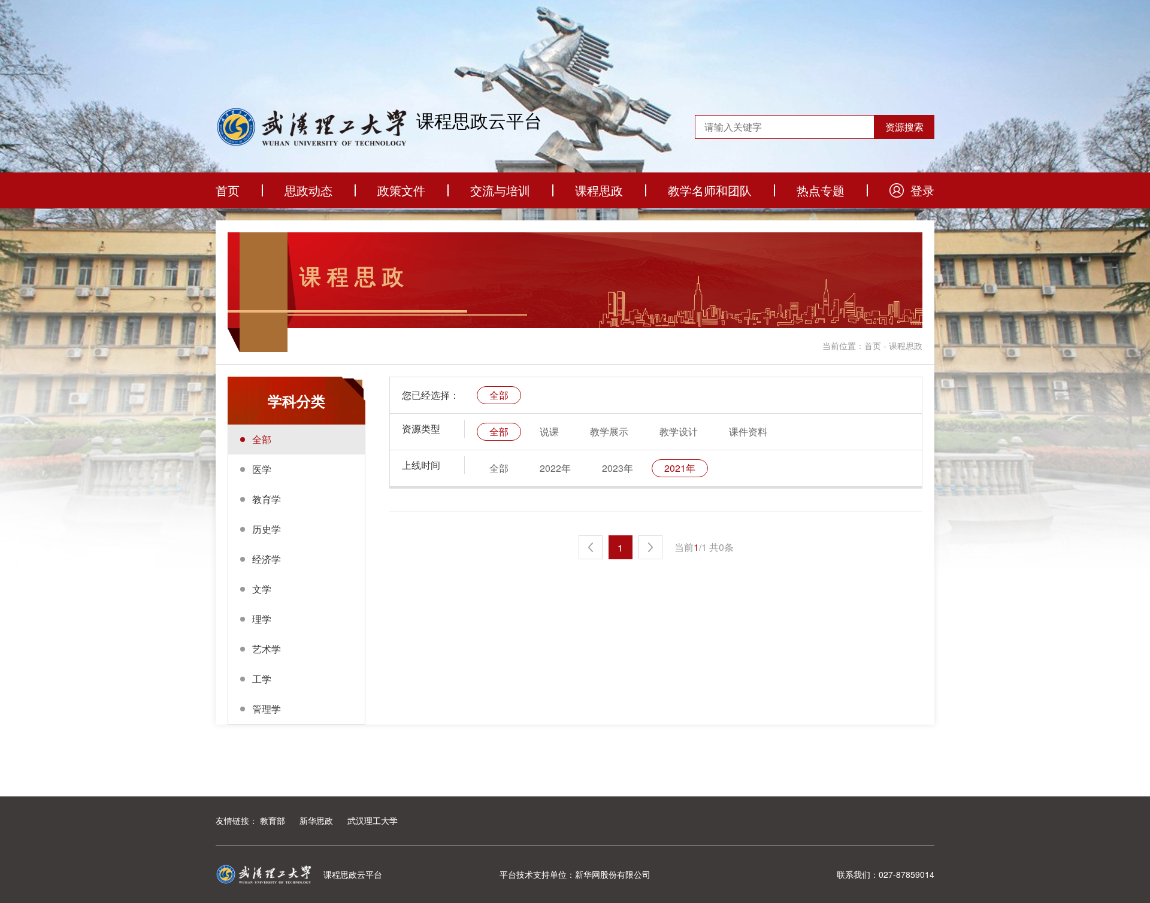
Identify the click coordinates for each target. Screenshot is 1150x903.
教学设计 (678, 431)
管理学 (266, 709)
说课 (549, 431)
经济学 (266, 559)
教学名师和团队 (710, 190)
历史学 (266, 529)
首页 (228, 190)
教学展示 (609, 431)
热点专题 (821, 190)
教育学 (266, 499)
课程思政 (599, 190)
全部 (261, 439)
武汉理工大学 (372, 820)
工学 (261, 679)
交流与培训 (500, 190)
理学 (261, 619)
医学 (261, 469)
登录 (922, 190)
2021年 (679, 468)
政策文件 (401, 190)
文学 (261, 589)
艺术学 (266, 649)
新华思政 (316, 820)
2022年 (555, 468)
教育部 (272, 820)
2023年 (617, 468)
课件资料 (748, 431)
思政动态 (308, 190)
